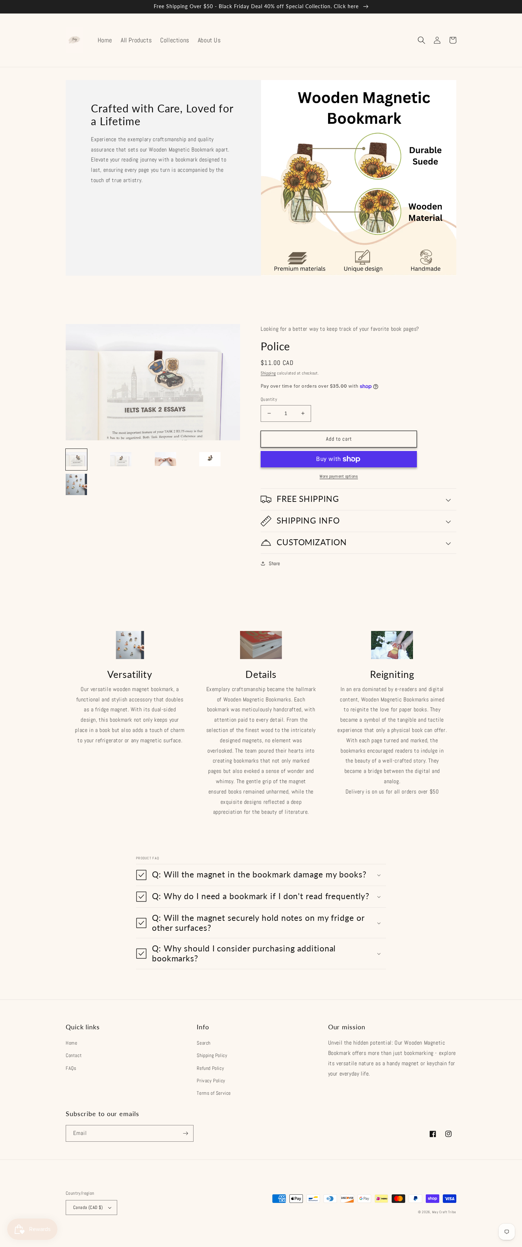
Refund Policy (210, 1068)
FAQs (71, 1068)
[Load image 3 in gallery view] (165, 459)
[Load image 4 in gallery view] (210, 459)
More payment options (339, 476)
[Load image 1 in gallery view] (76, 459)
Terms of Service (214, 1093)
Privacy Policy (211, 1080)
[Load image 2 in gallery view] (120, 459)
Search (204, 1043)
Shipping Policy (212, 1055)
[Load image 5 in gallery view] (76, 484)
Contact (74, 1055)
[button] (421, 40)
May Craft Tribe (444, 1212)
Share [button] (274, 563)
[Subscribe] (185, 1133)
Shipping (268, 373)
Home (71, 1043)
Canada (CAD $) (88, 1207)
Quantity (269, 399)
